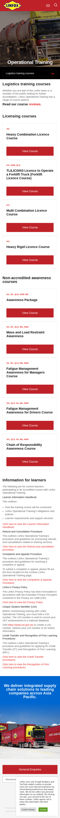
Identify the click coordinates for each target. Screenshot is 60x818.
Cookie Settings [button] (28, 810)
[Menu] (48, 5)
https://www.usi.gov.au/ (20, 624)
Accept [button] (43, 810)
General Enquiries (30, 769)
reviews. (35, 104)
